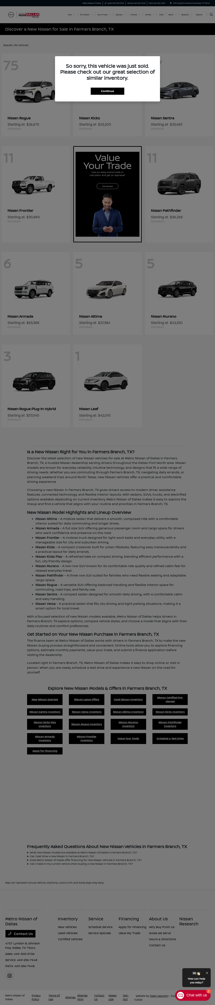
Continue (107, 91)
